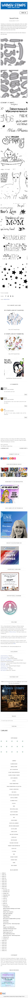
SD (4, 409)
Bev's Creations (14, 769)
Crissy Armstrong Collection (14, 786)
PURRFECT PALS (7, 915)
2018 (3, 886)
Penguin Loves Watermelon (8, 927)
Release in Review (14, 842)
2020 (3, 883)
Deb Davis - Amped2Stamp (6, 660)
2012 (3, 947)
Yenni (14, 862)
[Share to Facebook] (6, 296)
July (4, 898)
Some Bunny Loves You (8, 930)
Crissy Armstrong (4, 655)
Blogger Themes (21, 996)
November (5, 891)
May (4, 901)
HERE (14, 643)
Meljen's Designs (14, 834)
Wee (14, 854)
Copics (14, 780)
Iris (14, 817)
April (4, 903)
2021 (3, 881)
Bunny (5, 397)
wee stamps (14, 865)
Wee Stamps (3, 670)
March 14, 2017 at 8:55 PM (8, 399)
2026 (3, 873)
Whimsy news (14, 859)
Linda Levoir (14, 831)
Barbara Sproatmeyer (5, 657)
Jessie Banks (14, 820)
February (5, 937)
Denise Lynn (3, 663)
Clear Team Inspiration (14, 772)
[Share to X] (8, 296)
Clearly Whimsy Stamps (14, 775)
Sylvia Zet (14, 848)
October (5, 893)
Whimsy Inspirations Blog (11, 996)
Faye (14, 806)
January (5, 938)
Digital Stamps (14, 797)
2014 (3, 943)
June (4, 900)
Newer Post (5, 448)
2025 (3, 874)
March (4, 905)
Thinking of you (6, 910)
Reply (26, 394)
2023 (3, 878)
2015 (3, 942)
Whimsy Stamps (12, 631)
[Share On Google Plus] (13, 296)
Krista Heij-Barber (4, 668)
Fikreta (5, 388)
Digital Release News (14, 794)
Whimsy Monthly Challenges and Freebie (11, 908)
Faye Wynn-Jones (4, 665)
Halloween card (14, 814)
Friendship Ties (6, 906)
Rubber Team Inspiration (14, 845)
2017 (3, 888)
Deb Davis (14, 792)
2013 (3, 945)
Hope (4, 925)
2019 (3, 884)
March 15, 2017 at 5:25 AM (8, 410)
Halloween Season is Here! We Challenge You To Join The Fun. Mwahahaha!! (14, 682)
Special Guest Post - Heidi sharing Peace (11, 935)
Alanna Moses (14, 763)
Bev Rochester (4, 658)
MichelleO (14, 837)
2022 (3, 879)
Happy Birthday (6, 916)
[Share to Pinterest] (11, 296)
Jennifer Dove (3, 667)
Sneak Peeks (7, 299)
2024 (3, 876)
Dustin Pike (3, 664)
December (5, 889)
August (4, 896)
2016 (3, 940)
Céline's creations (14, 789)
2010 (3, 950)
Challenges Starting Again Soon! (9, 928)
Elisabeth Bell (14, 800)
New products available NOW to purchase (11, 918)
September (5, 895)
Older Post (22, 448)
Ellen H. (14, 803)
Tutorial (14, 851)
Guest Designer (14, 811)
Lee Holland (14, 828)
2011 (3, 948)
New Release (14, 840)
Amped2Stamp (14, 766)
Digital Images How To (7, 932)
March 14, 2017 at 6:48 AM (8, 389)
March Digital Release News (9, 933)
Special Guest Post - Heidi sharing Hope (11, 923)
